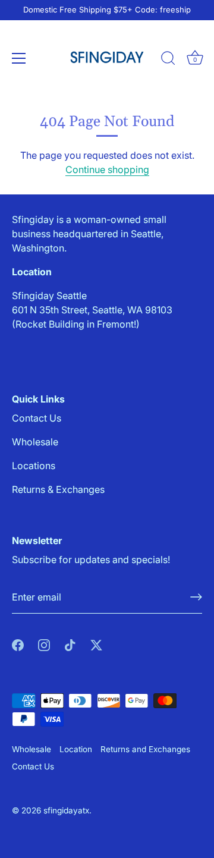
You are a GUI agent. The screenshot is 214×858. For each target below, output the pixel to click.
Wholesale (35, 442)
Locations (33, 466)
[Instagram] (44, 644)
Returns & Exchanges (58, 489)
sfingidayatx (66, 810)
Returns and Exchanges (145, 749)
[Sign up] (196, 597)
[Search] (168, 60)
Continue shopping (107, 169)
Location (75, 749)
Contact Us (36, 418)
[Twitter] (96, 644)
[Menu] (19, 58)
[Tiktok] (70, 644)
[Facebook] (18, 644)
